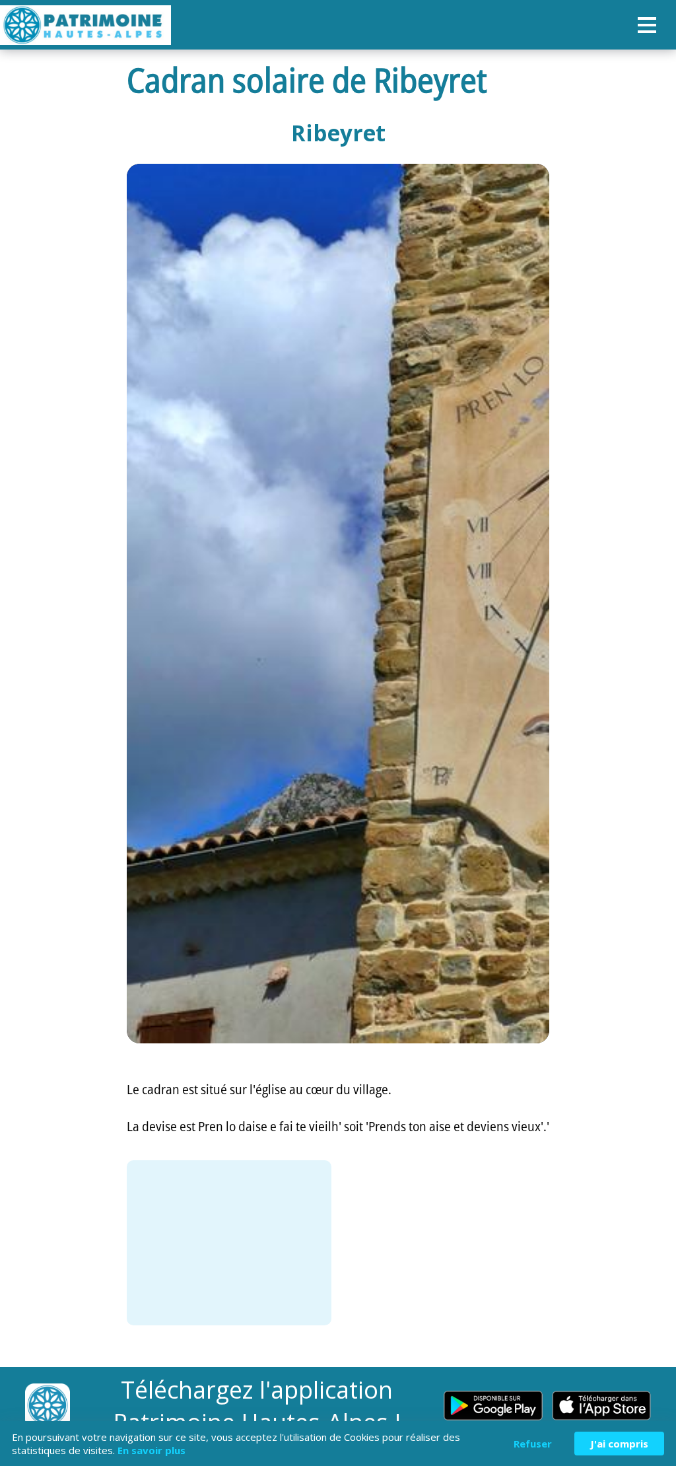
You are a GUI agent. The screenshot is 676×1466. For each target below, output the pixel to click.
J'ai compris (619, 1443)
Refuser (533, 1443)
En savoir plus (152, 1450)
